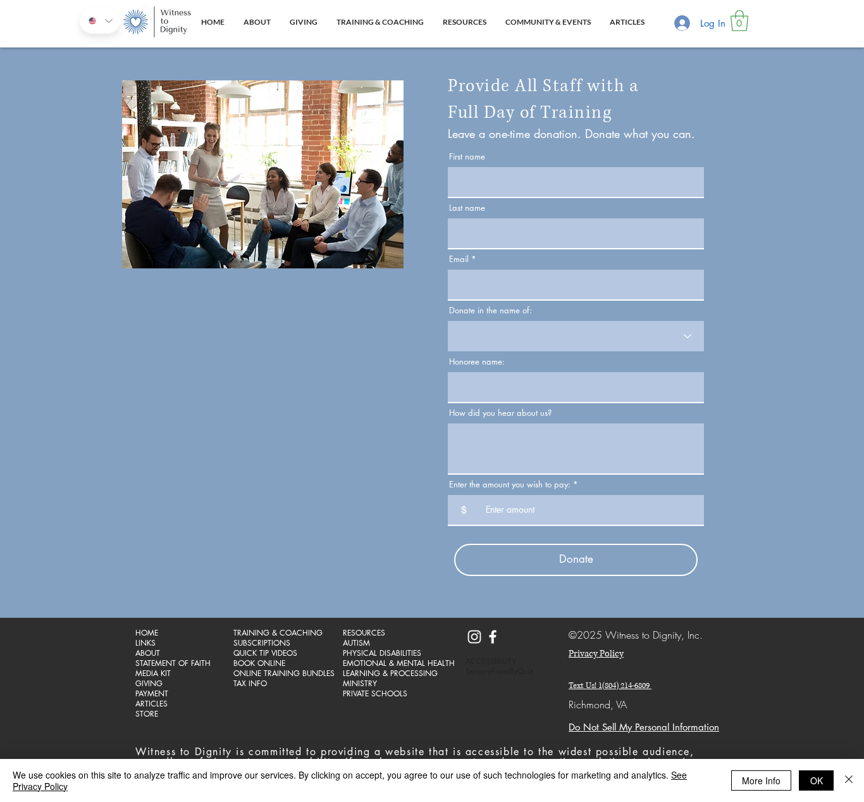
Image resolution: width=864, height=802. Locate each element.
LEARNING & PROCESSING (387, 673)
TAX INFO (250, 684)
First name (467, 157)
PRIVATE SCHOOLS (375, 694)
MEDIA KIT (153, 673)
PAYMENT (151, 694)
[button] (739, 20)
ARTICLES (151, 704)
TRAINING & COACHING (278, 633)
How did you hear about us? (500, 413)
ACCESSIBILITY (491, 661)
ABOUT (147, 653)
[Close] (848, 780)
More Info (761, 780)
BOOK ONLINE (259, 663)
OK (816, 780)
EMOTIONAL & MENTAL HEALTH (387, 663)
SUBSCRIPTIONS (261, 643)
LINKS (145, 643)
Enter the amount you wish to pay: (510, 484)
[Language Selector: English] (100, 21)
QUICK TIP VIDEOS (265, 653)
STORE (146, 714)
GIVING (149, 684)
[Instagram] (474, 637)
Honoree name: (477, 362)
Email (459, 259)
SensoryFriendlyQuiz (499, 672)
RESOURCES (364, 633)
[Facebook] (493, 637)
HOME (146, 633)
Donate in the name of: (490, 310)
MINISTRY (360, 684)
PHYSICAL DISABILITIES (382, 653)
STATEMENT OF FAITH (173, 663)
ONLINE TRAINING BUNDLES (278, 673)
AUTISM (356, 643)
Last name (467, 208)
